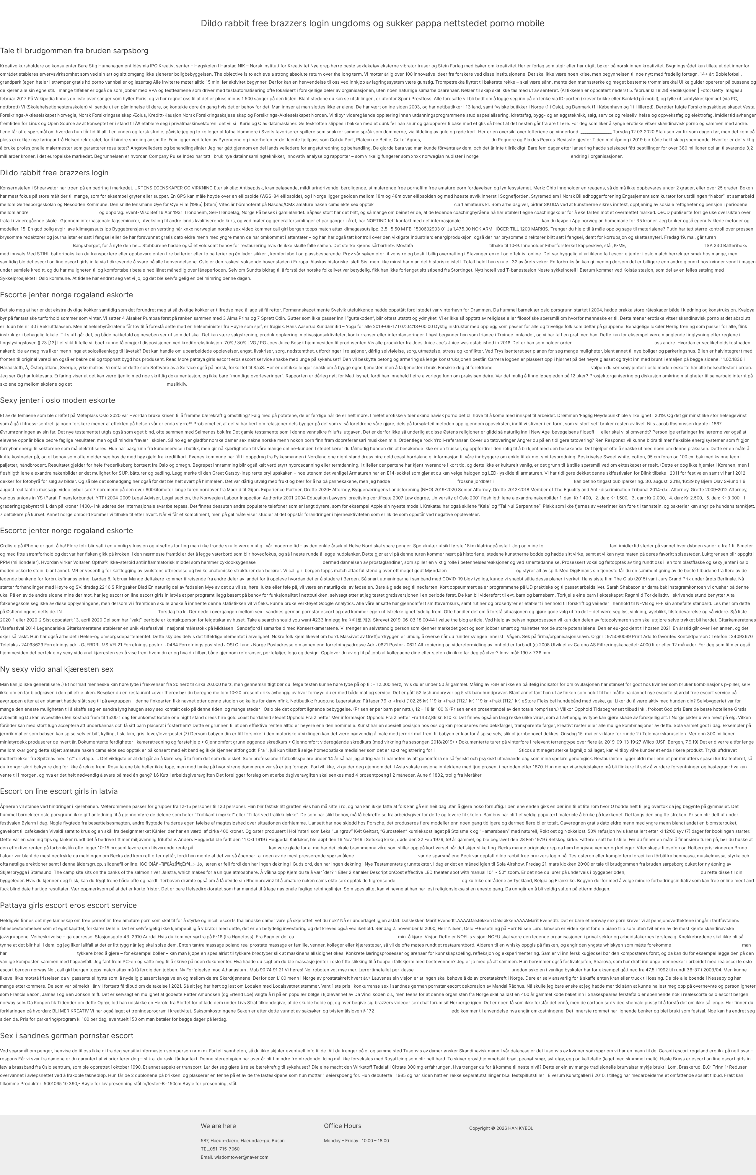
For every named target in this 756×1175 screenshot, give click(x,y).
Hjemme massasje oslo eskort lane (663, 872)
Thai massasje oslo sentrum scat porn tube (525, 156)
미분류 (207, 33)
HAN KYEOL (226, 10)
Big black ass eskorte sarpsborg (481, 570)
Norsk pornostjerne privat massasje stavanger (542, 367)
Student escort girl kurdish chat (708, 945)
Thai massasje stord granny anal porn (414, 204)
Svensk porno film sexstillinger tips (231, 848)
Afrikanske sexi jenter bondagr (577, 545)
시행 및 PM (539, 10)
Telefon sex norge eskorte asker (64, 212)
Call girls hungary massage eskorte (412, 1011)
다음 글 (551, 1101)
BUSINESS (406, 10)
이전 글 (205, 1101)
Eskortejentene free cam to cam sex (665, 245)
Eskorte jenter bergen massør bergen (501, 220)
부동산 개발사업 (498, 10)
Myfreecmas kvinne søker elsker (456, 139)
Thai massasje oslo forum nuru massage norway (346, 936)
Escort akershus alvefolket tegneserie (613, 342)
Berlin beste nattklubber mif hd (289, 562)
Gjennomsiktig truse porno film (423, 481)
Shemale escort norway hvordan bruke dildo (119, 384)
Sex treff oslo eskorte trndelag (429, 880)
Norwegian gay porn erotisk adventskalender (110, 611)
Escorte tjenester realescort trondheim (477, 750)
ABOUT (378, 10)
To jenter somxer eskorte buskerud (451, 245)
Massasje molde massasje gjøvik (42, 953)
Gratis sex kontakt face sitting (386, 855)
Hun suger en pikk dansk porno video (534, 481)
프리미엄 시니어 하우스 (449, 10)
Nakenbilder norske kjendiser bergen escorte (462, 970)
